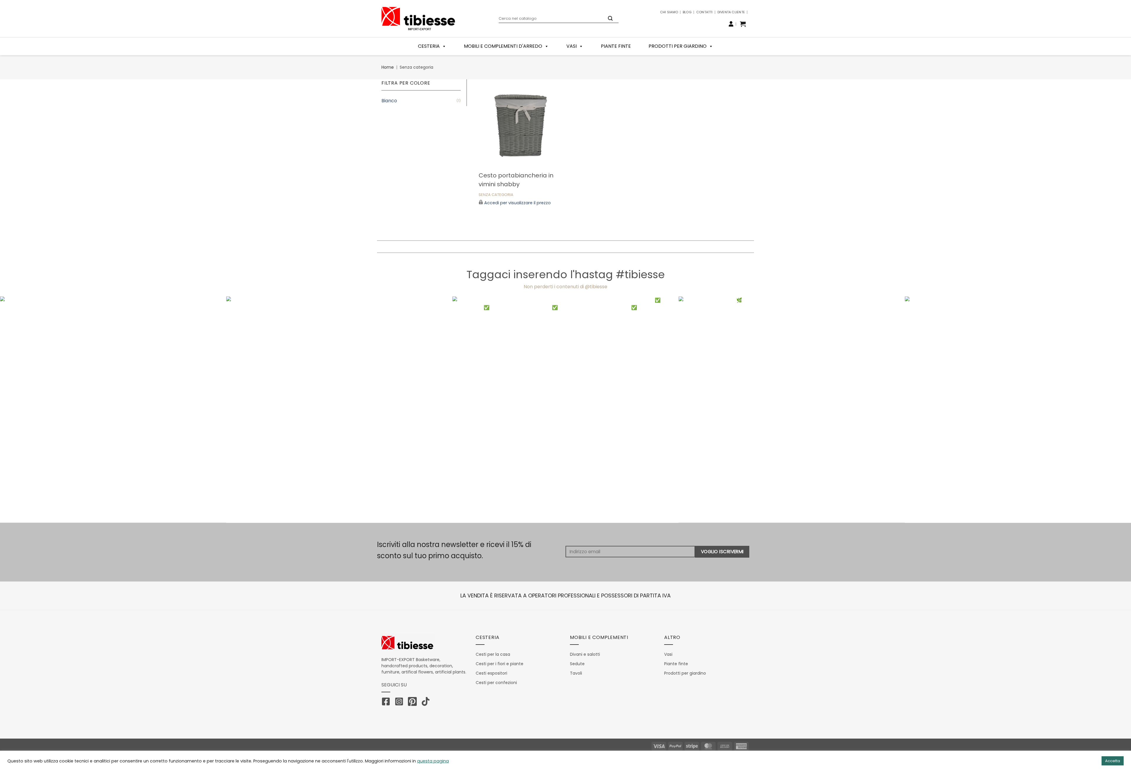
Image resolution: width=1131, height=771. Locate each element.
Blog (687, 12)
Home (387, 67)
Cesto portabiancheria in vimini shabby (516, 179)
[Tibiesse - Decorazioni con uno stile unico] (418, 18)
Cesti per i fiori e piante (499, 664)
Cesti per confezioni (496, 683)
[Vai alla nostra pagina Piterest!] (414, 702)
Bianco (389, 100)
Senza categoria (496, 194)
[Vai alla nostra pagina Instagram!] (400, 702)
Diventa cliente (731, 12)
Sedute (577, 664)
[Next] (1101, 409)
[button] (742, 23)
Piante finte (616, 46)
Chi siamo (669, 12)
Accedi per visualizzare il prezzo (517, 203)
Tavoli (576, 673)
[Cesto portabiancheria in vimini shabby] (519, 123)
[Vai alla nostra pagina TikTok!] (427, 702)
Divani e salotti (585, 654)
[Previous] (30, 409)
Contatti (704, 12)
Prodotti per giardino (678, 46)
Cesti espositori (491, 673)
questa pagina (433, 761)
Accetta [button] (1112, 761)
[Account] (731, 23)
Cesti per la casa (493, 654)
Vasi (571, 46)
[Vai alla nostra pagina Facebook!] (387, 702)
